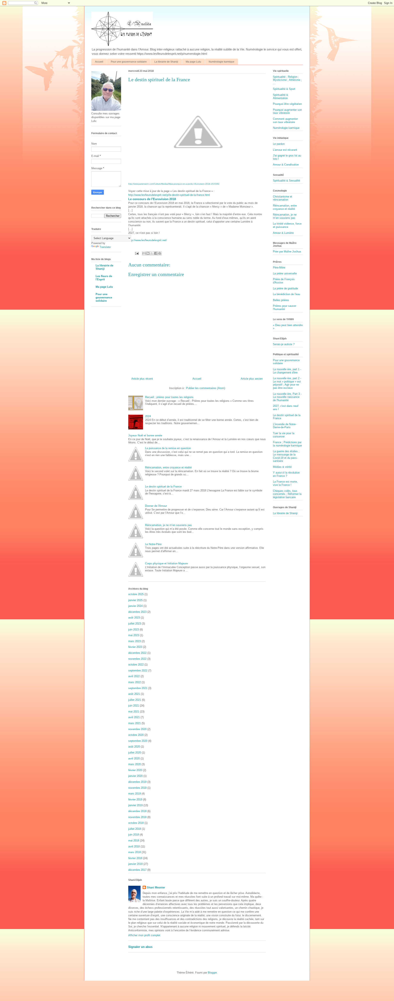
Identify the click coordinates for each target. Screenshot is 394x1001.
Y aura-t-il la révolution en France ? (286, 474)
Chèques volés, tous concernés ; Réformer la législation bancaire (287, 494)
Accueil (99, 61)
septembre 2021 (137, 688)
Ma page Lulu (193, 61)
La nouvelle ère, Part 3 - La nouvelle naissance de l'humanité (287, 397)
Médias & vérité (282, 466)
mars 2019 (134, 793)
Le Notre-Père (153, 544)
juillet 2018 (134, 828)
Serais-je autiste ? (283, 344)
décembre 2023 (137, 611)
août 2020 (134, 746)
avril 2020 (134, 758)
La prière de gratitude (285, 288)
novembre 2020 (137, 729)
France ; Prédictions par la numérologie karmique (287, 444)
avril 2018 (134, 846)
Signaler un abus (140, 946)
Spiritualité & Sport (284, 88)
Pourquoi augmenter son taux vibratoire (287, 111)
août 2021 (134, 693)
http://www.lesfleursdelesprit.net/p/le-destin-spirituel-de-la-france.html (169, 194)
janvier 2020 (135, 775)
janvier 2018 (135, 863)
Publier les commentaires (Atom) (205, 388)
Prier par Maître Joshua (287, 251)
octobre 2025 (136, 594)
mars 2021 (134, 723)
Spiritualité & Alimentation (280, 96)
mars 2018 (134, 852)
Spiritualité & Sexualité (286, 180)
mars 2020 (134, 764)
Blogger (212, 972)
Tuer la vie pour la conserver (283, 435)
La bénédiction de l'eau (286, 294)
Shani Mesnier (156, 887)
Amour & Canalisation (286, 164)
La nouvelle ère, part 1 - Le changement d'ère (287, 371)
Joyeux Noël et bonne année (145, 435)
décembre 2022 (137, 652)
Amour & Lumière (283, 232)
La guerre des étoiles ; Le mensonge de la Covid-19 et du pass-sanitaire (286, 456)
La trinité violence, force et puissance (287, 225)
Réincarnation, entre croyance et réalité (168, 467)
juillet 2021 (134, 699)
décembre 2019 (137, 781)
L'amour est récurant (285, 149)
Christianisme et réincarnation (282, 198)
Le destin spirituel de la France (163, 486)
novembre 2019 (137, 787)
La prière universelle (285, 273)
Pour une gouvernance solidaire (129, 61)
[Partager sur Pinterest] (160, 253)
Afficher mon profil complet (144, 935)
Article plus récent (142, 378)
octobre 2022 (136, 664)
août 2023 (134, 617)
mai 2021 (133, 711)
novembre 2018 (137, 817)
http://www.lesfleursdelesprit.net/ (147, 240)
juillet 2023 (134, 623)
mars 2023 (134, 641)
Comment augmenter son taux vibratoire (285, 120)
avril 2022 (134, 676)
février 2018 (135, 858)
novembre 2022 (137, 658)
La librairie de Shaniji (166, 61)
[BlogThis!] (148, 253)
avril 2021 (134, 717)
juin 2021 (133, 705)
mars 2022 (134, 682)
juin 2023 (133, 629)
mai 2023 (133, 635)
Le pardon (279, 143)
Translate (105, 247)
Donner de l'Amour (156, 505)
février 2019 (135, 799)
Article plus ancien (252, 378)
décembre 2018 (137, 811)
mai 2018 (133, 840)
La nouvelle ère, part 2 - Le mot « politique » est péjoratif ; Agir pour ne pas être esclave (287, 383)
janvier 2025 (135, 600)
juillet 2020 (134, 752)
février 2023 (135, 646)
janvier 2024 (135, 605)
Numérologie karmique (221, 61)
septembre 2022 (137, 670)
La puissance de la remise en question (168, 448)
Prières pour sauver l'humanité (284, 307)
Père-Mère (279, 267)
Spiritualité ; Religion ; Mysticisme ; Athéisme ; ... (287, 80)
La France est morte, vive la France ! (285, 483)
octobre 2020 (136, 734)
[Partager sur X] (152, 253)
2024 (148, 416)
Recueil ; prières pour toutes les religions (169, 397)
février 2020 (135, 770)
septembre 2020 (137, 740)
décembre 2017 (137, 869)
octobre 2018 (136, 822)
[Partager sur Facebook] (156, 253)
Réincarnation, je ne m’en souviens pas (168, 525)
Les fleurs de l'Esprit (104, 278)
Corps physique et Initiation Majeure (166, 563)
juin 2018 (133, 834)
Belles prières (281, 300)
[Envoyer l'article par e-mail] (137, 253)
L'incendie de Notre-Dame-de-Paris (284, 426)
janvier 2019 (135, 805)
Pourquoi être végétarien (287, 103)
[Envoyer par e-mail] (144, 253)
